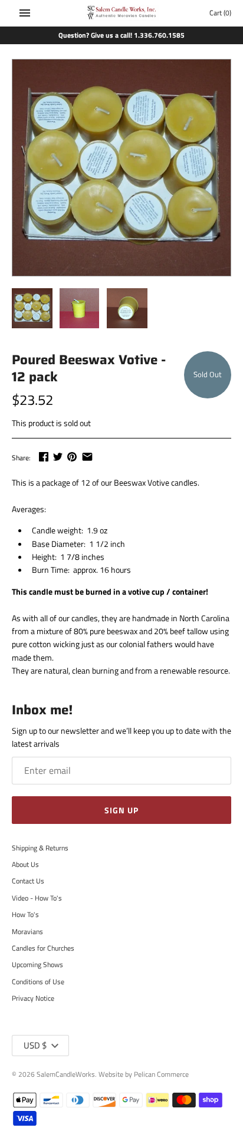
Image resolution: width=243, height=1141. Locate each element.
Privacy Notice (33, 998)
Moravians (27, 931)
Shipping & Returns (40, 848)
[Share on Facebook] (43, 456)
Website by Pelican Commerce (143, 1074)
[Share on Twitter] (58, 456)
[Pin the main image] (72, 456)
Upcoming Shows (37, 964)
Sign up (121, 810)
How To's (25, 914)
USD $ (35, 1045)
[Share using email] (87, 456)
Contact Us (28, 881)
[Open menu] (25, 13)
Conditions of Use (38, 982)
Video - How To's (37, 898)
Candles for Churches (43, 948)
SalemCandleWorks (66, 1074)
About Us (25, 864)
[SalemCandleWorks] (122, 13)
